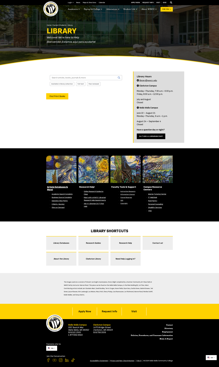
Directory (168, 328)
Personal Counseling (155, 204)
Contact (169, 325)
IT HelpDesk (152, 197)
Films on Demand (58, 207)
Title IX (139, 361)
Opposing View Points (60, 201)
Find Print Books (57, 96)
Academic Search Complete (62, 194)
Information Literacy (127, 194)
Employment (167, 332)
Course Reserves (126, 197)
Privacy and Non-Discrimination (122, 361)
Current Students (59, 25)
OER (121, 200)
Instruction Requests (127, 191)
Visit (158, 2)
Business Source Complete (62, 197)
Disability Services (155, 207)
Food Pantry (152, 201)
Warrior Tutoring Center (157, 194)
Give (164, 2)
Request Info (148, 2)
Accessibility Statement (99, 361)
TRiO (150, 211)
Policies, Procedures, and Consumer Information (152, 335)
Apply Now (135, 2)
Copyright (124, 203)
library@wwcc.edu (148, 80)
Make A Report (166, 339)
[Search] (119, 77)
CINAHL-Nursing (58, 204)
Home (49, 25)
